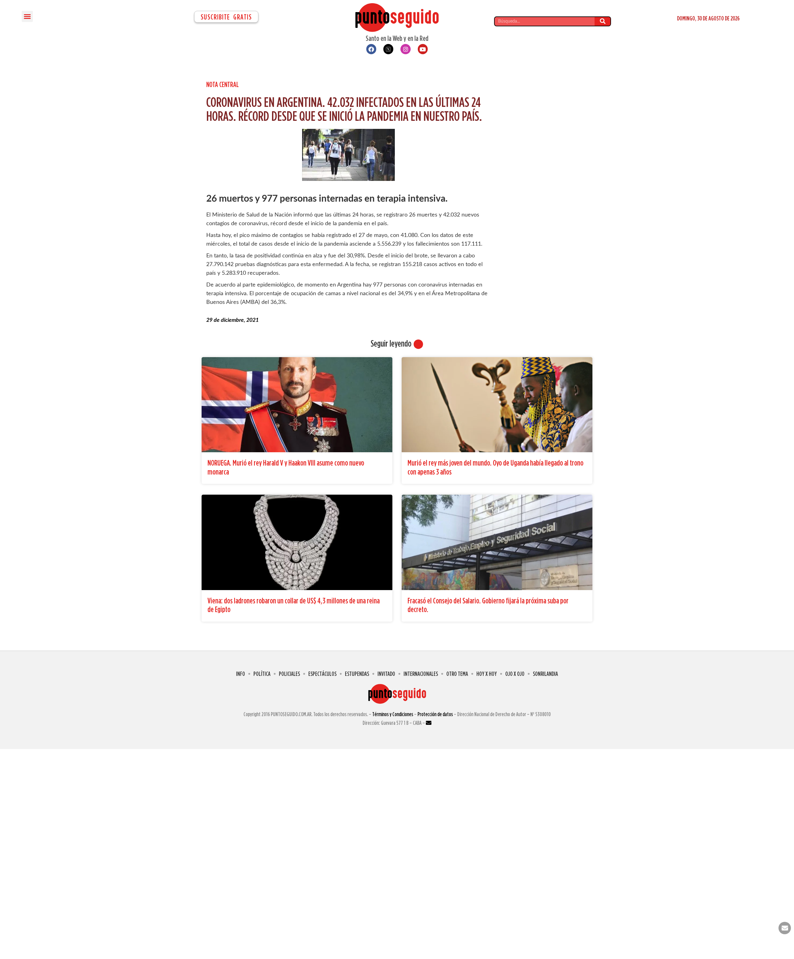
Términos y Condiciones (392, 714)
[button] (27, 16)
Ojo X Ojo (514, 673)
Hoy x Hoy (486, 673)
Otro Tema (457, 673)
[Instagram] (405, 49)
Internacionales (421, 673)
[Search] (602, 21)
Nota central (222, 84)
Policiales (289, 673)
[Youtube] (423, 49)
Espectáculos (322, 673)
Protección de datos (435, 714)
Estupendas (357, 673)
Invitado (386, 673)
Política (261, 673)
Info (240, 673)
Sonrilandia (545, 673)
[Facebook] (371, 49)
